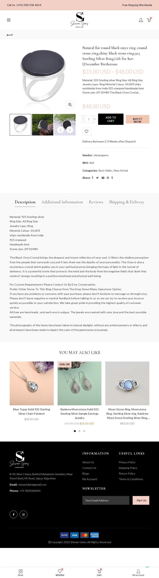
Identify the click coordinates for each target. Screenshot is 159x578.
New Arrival (121, 170)
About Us (88, 462)
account (141, 20)
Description (25, 201)
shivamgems (101, 155)
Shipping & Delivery (126, 201)
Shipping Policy (128, 467)
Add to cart (111, 119)
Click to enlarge (70, 104)
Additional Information (62, 201)
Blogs (85, 473)
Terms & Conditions (131, 479)
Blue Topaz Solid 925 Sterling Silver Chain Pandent (31, 411)
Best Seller (105, 170)
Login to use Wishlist (86, 131)
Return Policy (127, 473)
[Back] (10, 34)
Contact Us (89, 467)
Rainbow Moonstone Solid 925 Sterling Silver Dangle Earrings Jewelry (79, 413)
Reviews (96, 201)
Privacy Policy (127, 462)
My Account (89, 479)
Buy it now (137, 120)
